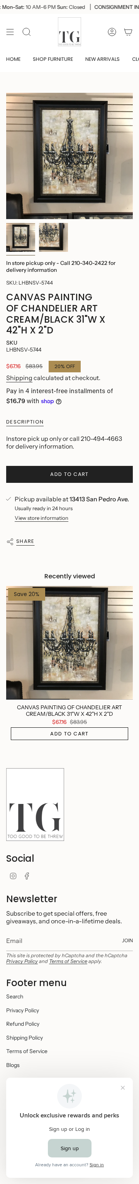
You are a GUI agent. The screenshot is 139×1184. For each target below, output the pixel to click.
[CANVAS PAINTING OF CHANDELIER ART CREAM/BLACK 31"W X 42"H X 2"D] (69, 643)
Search (14, 996)
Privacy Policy (22, 961)
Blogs (13, 1065)
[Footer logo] (35, 804)
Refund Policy (22, 1023)
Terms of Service (68, 961)
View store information (41, 518)
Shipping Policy (24, 1037)
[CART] (128, 31)
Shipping (19, 378)
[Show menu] (10, 31)
